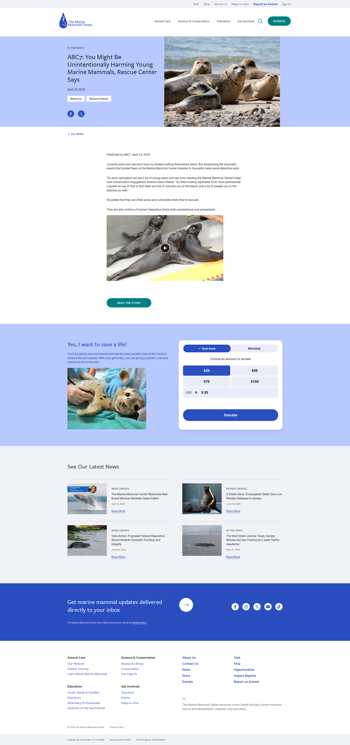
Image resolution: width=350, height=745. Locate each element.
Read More (118, 511)
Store (186, 675)
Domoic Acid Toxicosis (96, 9)
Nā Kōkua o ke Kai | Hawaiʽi (164, 9)
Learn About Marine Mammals (87, 673)
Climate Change (157, 13)
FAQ (237, 663)
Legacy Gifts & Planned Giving (231, 9)
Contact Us (190, 663)
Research (152, 17)
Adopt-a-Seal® (221, 13)
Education (223, 21)
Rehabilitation (155, 9)
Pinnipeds (218, 9)
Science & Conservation (194, 21)
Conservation (130, 668)
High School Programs (96, 9)
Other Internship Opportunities (231, 13)
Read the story (129, 303)
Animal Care (163, 21)
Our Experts (129, 673)
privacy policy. (139, 622)
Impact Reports (245, 675)
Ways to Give (240, 4)
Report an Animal (265, 4)
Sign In (286, 4)
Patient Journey (78, 668)
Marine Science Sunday (162, 9)
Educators (74, 697)
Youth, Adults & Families (83, 692)
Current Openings (223, 9)
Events (125, 697)
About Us (221, 4)
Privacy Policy (117, 727)
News (186, 669)
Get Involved (245, 21)
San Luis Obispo (92, 9)
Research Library (132, 663)
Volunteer (127, 692)
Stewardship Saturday (161, 13)
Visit (196, 4)
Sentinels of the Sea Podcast (86, 708)
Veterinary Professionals (83, 702)
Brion (85, 9)
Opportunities (244, 669)
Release (152, 13)
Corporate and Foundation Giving (233, 17)
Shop (206, 4)
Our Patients (75, 663)
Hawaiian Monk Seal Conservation (169, 9)
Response (218, 13)
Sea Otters (218, 13)
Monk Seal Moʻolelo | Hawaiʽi (165, 13)
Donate (279, 21)
